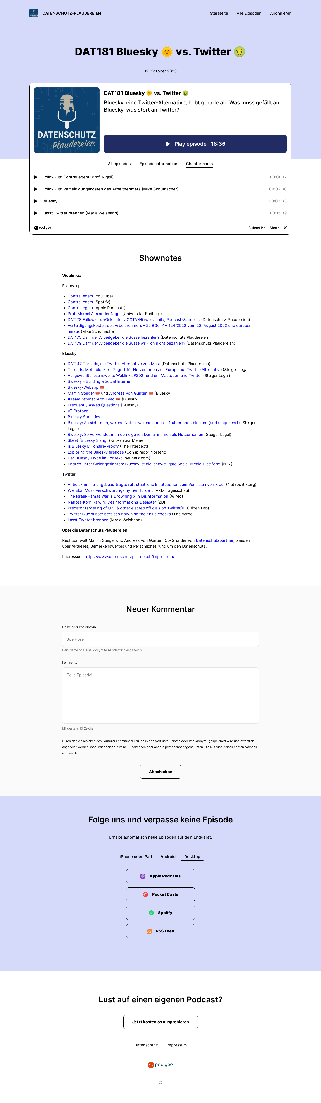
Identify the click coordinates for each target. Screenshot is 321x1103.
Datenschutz (146, 1045)
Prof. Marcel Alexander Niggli (94, 313)
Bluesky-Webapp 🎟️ (86, 387)
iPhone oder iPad (136, 856)
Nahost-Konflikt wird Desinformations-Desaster (112, 502)
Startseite (219, 13)
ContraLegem (80, 296)
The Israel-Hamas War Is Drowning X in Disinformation (118, 496)
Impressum (177, 1045)
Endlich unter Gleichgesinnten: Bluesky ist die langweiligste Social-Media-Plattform (144, 464)
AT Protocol (78, 411)
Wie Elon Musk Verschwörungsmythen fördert (110, 490)
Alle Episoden (249, 13)
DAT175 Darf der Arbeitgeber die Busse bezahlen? (113, 337)
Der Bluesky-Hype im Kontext (95, 458)
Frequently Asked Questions (94, 405)
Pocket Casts (165, 894)
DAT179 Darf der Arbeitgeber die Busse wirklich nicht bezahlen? (126, 343)
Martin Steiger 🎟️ (84, 393)
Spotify (165, 912)
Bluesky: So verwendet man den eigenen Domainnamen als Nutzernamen (135, 434)
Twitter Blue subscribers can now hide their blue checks (119, 514)
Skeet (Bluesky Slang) (88, 440)
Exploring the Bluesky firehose (96, 452)
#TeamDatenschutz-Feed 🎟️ (94, 399)
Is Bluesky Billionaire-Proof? (93, 446)
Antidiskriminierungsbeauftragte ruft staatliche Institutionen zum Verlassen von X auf (146, 484)
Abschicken (160, 771)
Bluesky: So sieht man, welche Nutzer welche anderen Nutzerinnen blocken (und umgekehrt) (154, 422)
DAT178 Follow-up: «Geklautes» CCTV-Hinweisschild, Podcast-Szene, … (134, 319)
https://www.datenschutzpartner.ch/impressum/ (129, 556)
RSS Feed (165, 931)
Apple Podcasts (165, 876)
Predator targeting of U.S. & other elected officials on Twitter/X (126, 508)
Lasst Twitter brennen (88, 520)
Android (168, 856)
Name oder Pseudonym (79, 627)
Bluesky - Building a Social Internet (100, 381)
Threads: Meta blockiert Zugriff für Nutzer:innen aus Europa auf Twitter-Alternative (145, 369)
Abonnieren (281, 13)
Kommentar (70, 662)
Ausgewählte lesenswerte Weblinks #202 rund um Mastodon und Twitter (135, 375)
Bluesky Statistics (84, 416)
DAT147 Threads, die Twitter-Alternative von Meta (114, 363)
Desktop (192, 856)
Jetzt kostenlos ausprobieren (160, 1022)
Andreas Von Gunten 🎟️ (131, 393)
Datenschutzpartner (214, 540)
